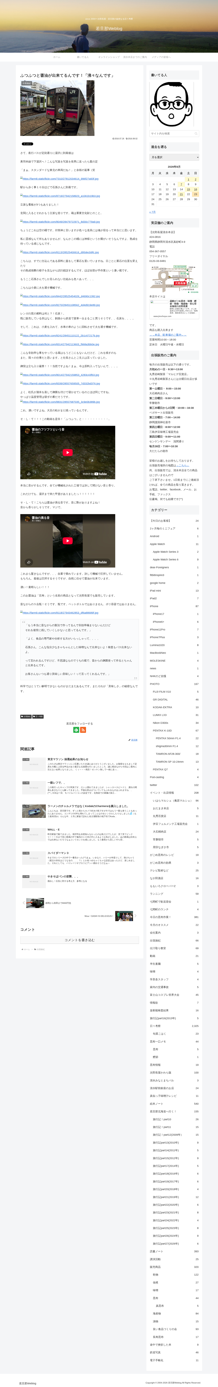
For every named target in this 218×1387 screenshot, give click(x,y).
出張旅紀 (27, 716)
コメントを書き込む (80, 940)
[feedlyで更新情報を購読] (76, 730)
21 (181, 194)
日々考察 (39, 716)
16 (195, 189)
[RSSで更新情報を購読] (83, 730)
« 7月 (152, 212)
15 (188, 189)
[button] (196, 133)
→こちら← (182, 465)
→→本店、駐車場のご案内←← (168, 334)
